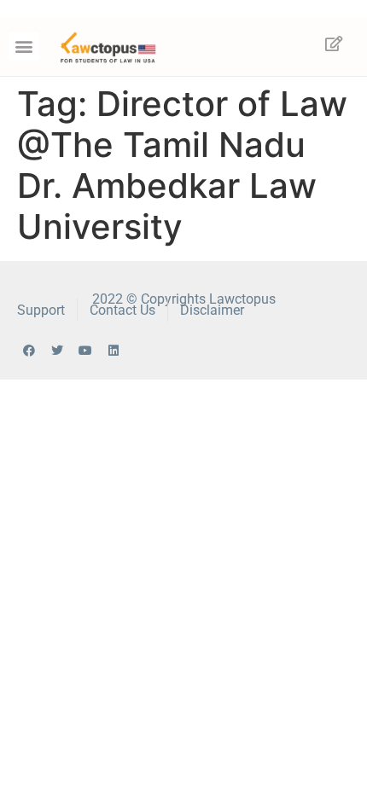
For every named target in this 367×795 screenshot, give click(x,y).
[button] (24, 46)
